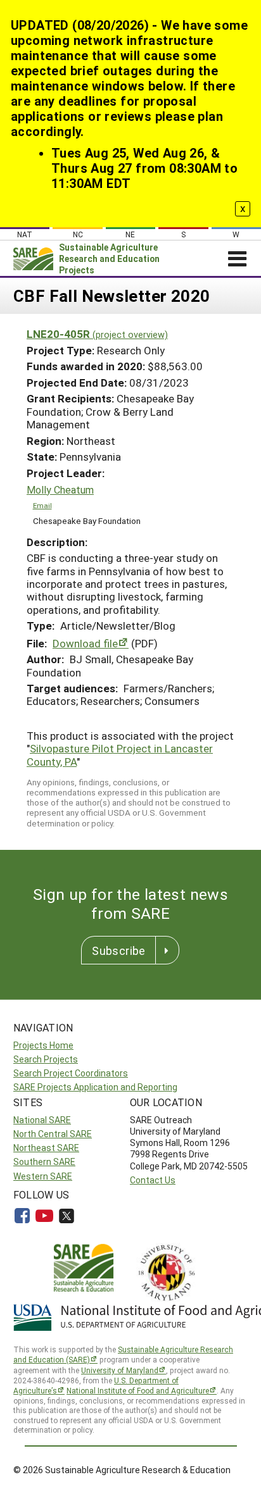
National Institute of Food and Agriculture (138, 1390)
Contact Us (152, 1180)
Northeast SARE (46, 1148)
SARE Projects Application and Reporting (95, 1087)
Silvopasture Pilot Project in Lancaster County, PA (120, 754)
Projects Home (43, 1045)
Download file (85, 643)
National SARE (42, 1120)
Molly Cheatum (60, 489)
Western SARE (42, 1176)
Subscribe (118, 950)
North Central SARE (52, 1134)
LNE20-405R (97, 334)
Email (42, 505)
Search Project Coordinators (70, 1073)
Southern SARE (44, 1162)
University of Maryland (119, 1370)
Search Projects (45, 1059)
